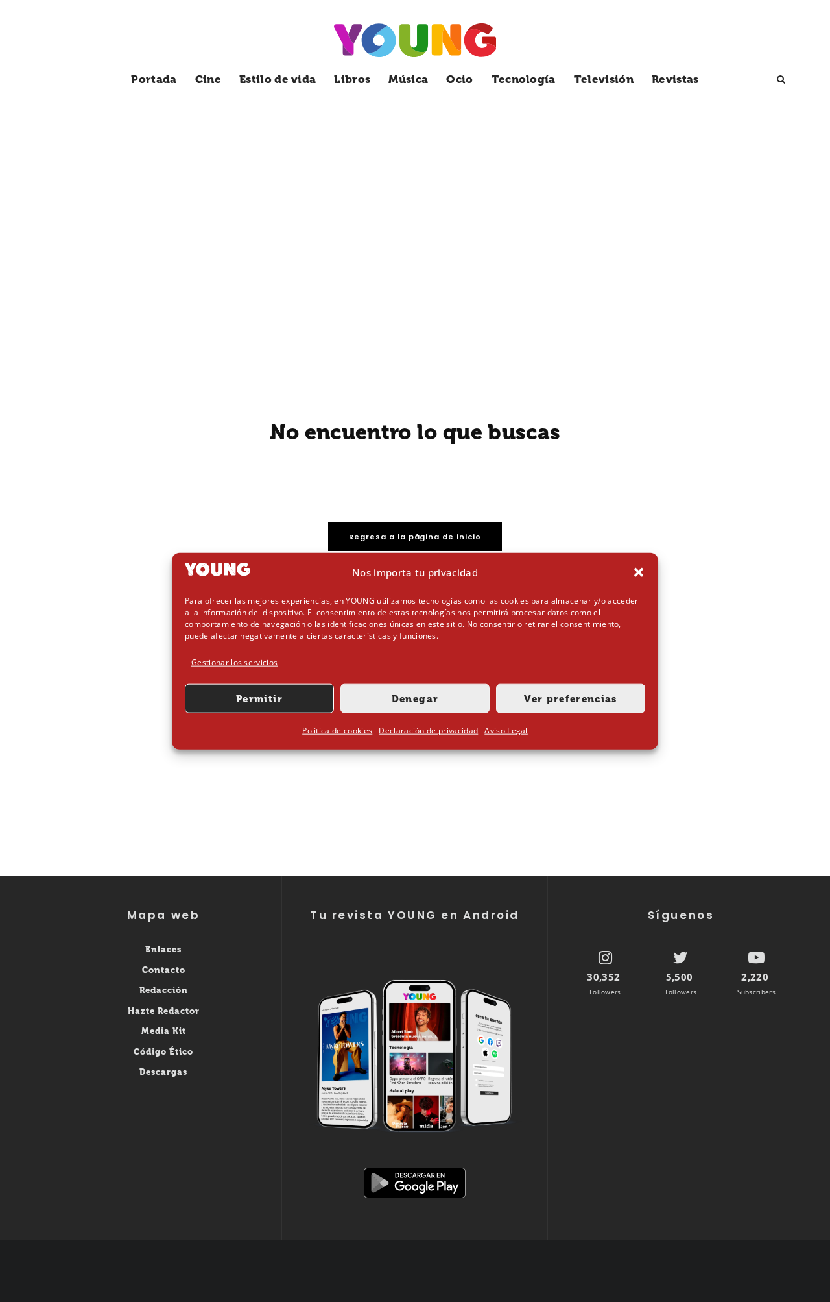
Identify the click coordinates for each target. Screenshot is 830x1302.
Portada (153, 79)
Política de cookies (337, 730)
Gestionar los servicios (234, 662)
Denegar (415, 699)
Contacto (163, 970)
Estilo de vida (277, 79)
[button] (638, 572)
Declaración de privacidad (428, 730)
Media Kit (163, 1031)
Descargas (163, 1072)
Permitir (259, 699)
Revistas (675, 79)
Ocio (459, 79)
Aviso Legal (506, 730)
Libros (352, 79)
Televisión (604, 79)
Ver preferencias (570, 699)
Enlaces (163, 949)
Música (408, 79)
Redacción (163, 990)
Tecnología (524, 79)
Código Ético (163, 1052)
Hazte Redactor (164, 1011)
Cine (208, 79)
